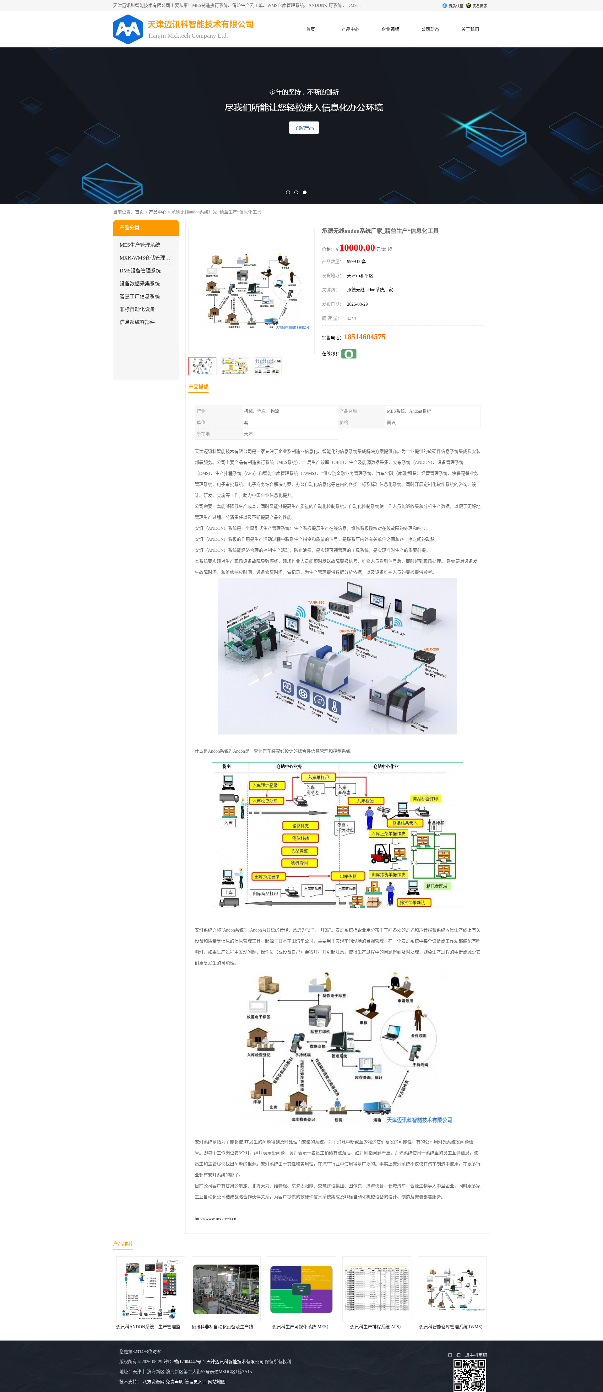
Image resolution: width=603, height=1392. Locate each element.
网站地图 (216, 1381)
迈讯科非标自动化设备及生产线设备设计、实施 (162, 1327)
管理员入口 (196, 1381)
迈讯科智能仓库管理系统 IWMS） (377, 1327)
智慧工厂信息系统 (140, 296)
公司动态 (430, 29)
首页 (310, 29)
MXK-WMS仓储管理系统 (147, 258)
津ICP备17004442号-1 (184, 1361)
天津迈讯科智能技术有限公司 (234, 1361)
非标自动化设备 (137, 309)
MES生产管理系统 (140, 245)
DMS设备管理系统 (140, 270)
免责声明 (174, 1381)
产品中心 (350, 29)
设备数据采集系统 (140, 283)
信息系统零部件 (137, 322)
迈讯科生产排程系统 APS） (301, 1327)
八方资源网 (154, 1381)
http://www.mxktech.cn (215, 1219)
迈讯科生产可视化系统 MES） (226, 1327)
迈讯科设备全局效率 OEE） (452, 1327)
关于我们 (470, 29)
